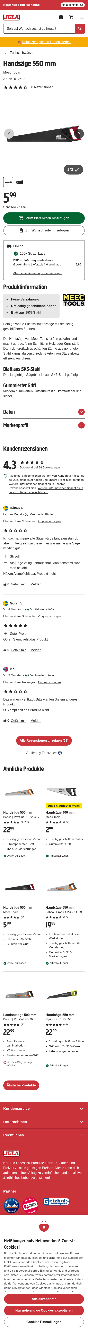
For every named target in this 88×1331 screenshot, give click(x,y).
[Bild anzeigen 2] (20, 182)
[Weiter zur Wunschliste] (61, 17)
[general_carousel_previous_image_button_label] (9, 134)
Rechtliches (13, 1135)
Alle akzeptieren (44, 1299)
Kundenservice (16, 1109)
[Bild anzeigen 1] (8, 182)
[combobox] (44, 29)
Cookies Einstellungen (44, 1322)
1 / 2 (70, 169)
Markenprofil (15, 425)
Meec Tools (11, 72)
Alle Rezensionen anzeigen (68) (44, 740)
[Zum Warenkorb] (72, 17)
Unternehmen (15, 1122)
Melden (35, 584)
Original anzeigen (49, 521)
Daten (9, 411)
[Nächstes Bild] (79, 134)
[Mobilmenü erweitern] (82, 17)
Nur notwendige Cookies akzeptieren (44, 1310)
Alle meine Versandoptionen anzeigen (37, 273)
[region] (44, 1273)
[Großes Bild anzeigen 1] (44, 134)
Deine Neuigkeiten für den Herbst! (46, 42)
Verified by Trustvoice (41, 753)
